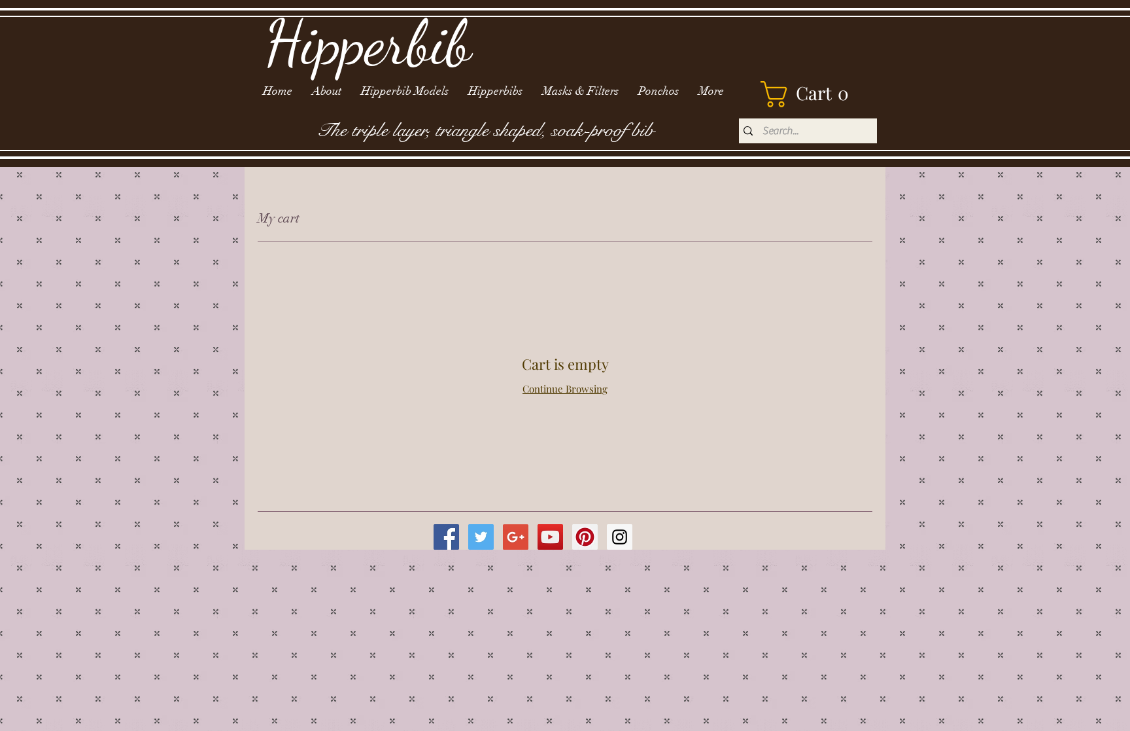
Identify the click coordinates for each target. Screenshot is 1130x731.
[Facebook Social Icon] (446, 537)
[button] (811, 94)
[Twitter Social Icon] (481, 537)
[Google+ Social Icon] (515, 537)
